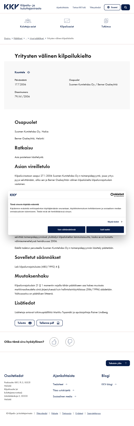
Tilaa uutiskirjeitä (62, 390)
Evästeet (79, 413)
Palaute (54, 413)
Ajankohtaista (62, 7)
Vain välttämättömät (67, 229)
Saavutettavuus (94, 413)
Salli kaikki (105, 229)
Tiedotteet (58, 384)
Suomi (112, 8)
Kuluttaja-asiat (28, 26)
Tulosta (22, 323)
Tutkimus (106, 26)
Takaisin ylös (115, 363)
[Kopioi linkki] (40, 122)
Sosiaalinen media (63, 396)
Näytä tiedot (113, 222)
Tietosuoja (66, 413)
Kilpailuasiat (67, 26)
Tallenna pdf (47, 323)
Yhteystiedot (95, 7)
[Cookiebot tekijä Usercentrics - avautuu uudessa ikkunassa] (112, 195)
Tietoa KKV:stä (79, 7)
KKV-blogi (107, 384)
